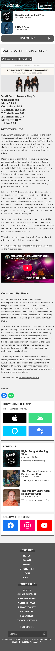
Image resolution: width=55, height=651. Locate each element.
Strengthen (27, 569)
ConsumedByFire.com (29, 377)
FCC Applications (27, 620)
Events (27, 589)
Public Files (27, 616)
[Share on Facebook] (4, 395)
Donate (27, 560)
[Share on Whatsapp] (11, 395)
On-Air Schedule (26, 594)
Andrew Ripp (21, 30)
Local (27, 573)
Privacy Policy (26, 607)
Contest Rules (27, 603)
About (27, 577)
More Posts (26, 59)
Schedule (9, 446)
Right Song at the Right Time (30, 15)
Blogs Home (10, 59)
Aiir (41, 642)
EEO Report (26, 611)
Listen (27, 555)
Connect (27, 564)
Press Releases (27, 598)
